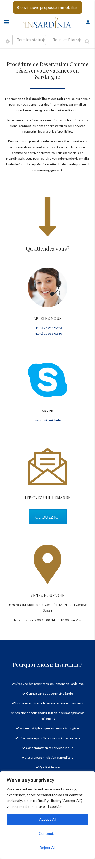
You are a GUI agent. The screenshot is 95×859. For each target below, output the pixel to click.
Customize (47, 833)
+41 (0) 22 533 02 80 (47, 333)
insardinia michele (48, 420)
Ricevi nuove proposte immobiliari (47, 7)
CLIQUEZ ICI (47, 516)
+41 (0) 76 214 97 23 (47, 328)
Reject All (47, 847)
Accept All (47, 819)
